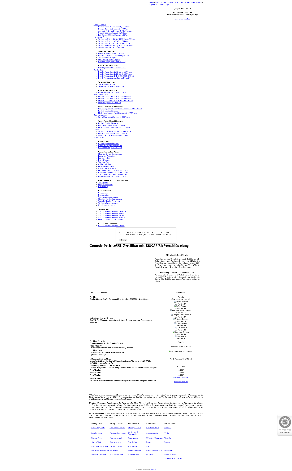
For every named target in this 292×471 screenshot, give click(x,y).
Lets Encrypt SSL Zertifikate (113, 35)
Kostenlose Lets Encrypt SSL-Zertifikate (113, 172)
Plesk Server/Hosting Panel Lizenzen (117, 113)
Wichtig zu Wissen (105, 162)
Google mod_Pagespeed (107, 168)
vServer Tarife (96, 442)
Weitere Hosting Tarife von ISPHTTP (111, 62)
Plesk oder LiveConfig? (106, 166)
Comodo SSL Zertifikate (112, 33)
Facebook (167, 428)
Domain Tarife (96, 438)
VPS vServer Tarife (101, 94)
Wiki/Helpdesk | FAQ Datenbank (110, 146)
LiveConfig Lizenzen (112, 125)
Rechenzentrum (115, 450)
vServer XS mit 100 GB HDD (114, 96)
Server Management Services (114, 117)
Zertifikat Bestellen (181, 382)
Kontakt (170, 2)
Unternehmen (103, 193)
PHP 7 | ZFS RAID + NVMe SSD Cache (113, 170)
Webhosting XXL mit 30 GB (114, 43)
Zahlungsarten (185, 2)
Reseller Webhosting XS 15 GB (115, 72)
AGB (177, 2)
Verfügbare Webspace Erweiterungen (111, 86)
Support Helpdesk (134, 450)
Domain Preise (114, 27)
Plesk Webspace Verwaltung (114, 127)
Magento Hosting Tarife (100, 446)
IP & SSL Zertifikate (98, 454)
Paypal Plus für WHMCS (112, 133)
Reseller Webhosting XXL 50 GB (116, 76)
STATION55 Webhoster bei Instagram (112, 215)
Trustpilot (167, 438)
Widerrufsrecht (196, 2)
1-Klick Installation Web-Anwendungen (112, 174)
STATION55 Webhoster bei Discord (111, 226)
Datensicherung (104, 160)
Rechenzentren (103, 195)
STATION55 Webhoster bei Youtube (111, 217)
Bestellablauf (103, 187)
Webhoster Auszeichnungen (108, 197)
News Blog (168, 450)
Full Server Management (100, 450)
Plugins (96, 129)
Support (163, 2)
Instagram (167, 442)
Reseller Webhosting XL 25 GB (115, 74)
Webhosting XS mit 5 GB (116, 39)
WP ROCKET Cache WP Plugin (113, 135)
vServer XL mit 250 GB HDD (114, 99)
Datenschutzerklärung (154, 450)
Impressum (153, 4)
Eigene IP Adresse (111, 53)
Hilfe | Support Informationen (108, 144)
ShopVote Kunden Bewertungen (110, 199)
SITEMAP (169, 458)
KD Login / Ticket (134, 428)
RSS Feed (178, 458)
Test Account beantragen (107, 58)
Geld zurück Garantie (106, 164)
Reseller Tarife (99, 70)
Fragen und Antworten (106, 156)
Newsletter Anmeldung (106, 205)
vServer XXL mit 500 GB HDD (115, 101)
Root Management (100, 115)
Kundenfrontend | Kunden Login (110, 148)
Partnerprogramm (170, 454)
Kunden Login (164, 4)
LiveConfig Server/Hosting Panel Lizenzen (120, 109)
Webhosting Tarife (100, 37)
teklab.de (153, 469)
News (157, 2)
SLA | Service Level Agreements (110, 154)
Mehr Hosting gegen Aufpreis (109, 60)
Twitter (166, 433)
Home (151, 2)
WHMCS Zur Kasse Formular (114, 131)
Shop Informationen (105, 185)
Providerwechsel (104, 158)
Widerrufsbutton (133, 454)
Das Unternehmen (152, 428)
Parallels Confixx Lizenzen (108, 111)
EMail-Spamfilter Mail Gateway (112, 68)
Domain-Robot (113, 29)
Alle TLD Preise (114, 31)
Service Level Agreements (133, 433)
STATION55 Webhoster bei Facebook (112, 211)
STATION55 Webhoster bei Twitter (111, 213)
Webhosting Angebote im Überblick (111, 47)
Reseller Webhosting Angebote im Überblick (114, 78)
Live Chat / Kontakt (182, 19)
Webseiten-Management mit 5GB (115, 45)
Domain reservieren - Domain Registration (113, 55)
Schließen (123, 240)
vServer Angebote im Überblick (109, 103)
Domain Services (100, 25)
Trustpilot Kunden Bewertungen (109, 201)
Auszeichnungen (152, 433)
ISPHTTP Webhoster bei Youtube (110, 219)
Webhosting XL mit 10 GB (113, 41)
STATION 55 (99, 137)
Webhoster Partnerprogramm (108, 203)
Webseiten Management (154, 438)
